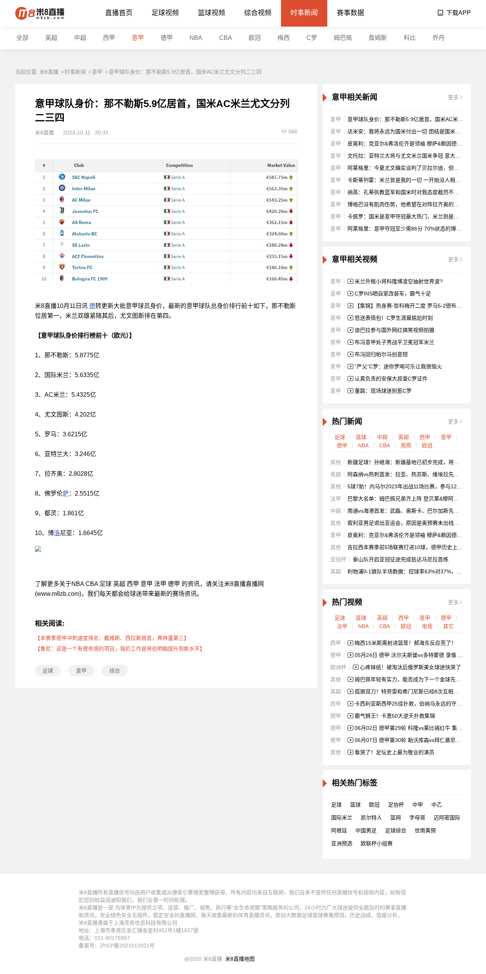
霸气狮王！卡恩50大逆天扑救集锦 (395, 716)
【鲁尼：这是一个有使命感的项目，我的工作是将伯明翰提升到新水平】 (120, 649)
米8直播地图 (240, 959)
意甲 (138, 38)
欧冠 (255, 38)
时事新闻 (304, 13)
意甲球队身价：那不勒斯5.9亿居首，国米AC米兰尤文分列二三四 (185, 72)
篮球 (361, 437)
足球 (48, 671)
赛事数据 (350, 13)
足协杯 (396, 805)
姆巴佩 (343, 38)
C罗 (311, 38)
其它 (448, 626)
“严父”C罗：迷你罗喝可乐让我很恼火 (398, 366)
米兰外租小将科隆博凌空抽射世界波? (399, 281)
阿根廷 (339, 830)
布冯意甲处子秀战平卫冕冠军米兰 (394, 342)
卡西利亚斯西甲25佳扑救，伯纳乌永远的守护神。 (413, 704)
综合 (114, 671)
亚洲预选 (341, 843)
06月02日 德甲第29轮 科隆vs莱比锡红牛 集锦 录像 (415, 728)
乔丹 (438, 38)
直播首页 (119, 13)
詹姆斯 (378, 38)
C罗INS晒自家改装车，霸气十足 (393, 293)
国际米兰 (341, 818)
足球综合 (395, 830)
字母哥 (417, 818)
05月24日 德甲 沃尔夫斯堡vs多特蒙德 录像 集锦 (412, 655)
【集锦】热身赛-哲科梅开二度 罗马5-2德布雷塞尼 (413, 306)
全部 (22, 38)
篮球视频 (211, 13)
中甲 (417, 805)
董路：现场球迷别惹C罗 (383, 391)
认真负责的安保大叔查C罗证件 (391, 379)
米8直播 (48, 72)
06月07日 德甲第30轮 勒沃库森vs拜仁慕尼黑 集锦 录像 (420, 740)
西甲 (109, 38)
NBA (195, 38)
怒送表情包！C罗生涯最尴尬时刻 (394, 318)
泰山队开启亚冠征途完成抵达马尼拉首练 (400, 559)
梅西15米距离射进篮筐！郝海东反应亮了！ (405, 643)
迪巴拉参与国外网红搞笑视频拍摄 (394, 330)
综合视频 (257, 13)
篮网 (395, 818)
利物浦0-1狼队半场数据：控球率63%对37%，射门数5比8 (415, 571)
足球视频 (165, 13)
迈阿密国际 (447, 818)
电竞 (427, 626)
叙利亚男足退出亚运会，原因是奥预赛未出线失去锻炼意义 (416, 523)
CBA (225, 38)
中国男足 (366, 830)
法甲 (342, 626)
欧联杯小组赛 (377, 843)
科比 (410, 38)
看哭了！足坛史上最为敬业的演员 (394, 752)
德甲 (167, 38)
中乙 (436, 805)
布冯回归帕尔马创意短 (381, 354)
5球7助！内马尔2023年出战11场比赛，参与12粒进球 (410, 486)
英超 (51, 38)
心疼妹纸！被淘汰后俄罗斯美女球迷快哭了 (410, 667)
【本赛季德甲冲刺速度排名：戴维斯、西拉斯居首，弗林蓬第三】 (112, 638)
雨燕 (406, 445)
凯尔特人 (371, 818)
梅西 (284, 38)
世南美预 (425, 830)
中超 (80, 38)
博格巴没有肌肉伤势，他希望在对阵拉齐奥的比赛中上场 (413, 204)
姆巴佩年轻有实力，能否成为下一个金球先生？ (410, 679)
